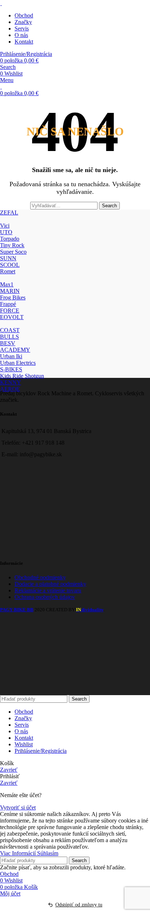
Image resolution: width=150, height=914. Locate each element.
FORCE (9, 310)
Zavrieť (8, 770)
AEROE (10, 389)
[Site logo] (1, 3)
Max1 (6, 284)
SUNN (8, 258)
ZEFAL (9, 212)
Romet (7, 271)
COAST (10, 330)
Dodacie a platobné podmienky (50, 584)
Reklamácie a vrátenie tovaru (48, 590)
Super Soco (13, 252)
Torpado (9, 239)
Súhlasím (47, 853)
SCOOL (10, 265)
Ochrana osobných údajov (45, 597)
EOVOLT (12, 317)
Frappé (8, 304)
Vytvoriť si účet (18, 807)
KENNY (10, 382)
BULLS (9, 337)
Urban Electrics (18, 363)
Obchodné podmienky (40, 577)
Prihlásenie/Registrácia (41, 751)
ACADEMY (15, 350)
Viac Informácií (18, 853)
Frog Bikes (12, 297)
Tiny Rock (12, 245)
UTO (6, 232)
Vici (4, 226)
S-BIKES (11, 369)
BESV (7, 343)
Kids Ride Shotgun (22, 376)
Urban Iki (11, 356)
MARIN (10, 291)
